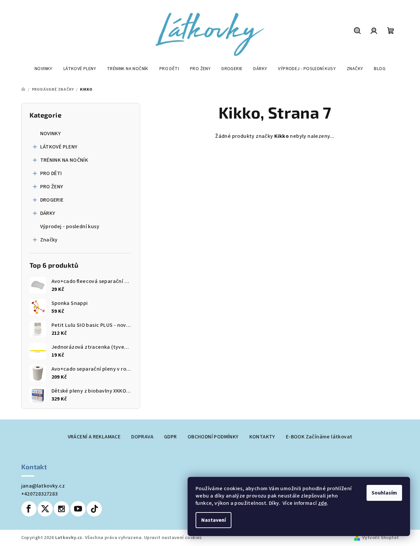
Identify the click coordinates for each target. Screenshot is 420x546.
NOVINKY (50, 133)
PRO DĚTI (51, 173)
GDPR (170, 436)
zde (322, 503)
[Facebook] (29, 508)
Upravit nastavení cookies (173, 537)
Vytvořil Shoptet (380, 537)
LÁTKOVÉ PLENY (59, 146)
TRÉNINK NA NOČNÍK (64, 160)
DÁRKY (47, 213)
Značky (49, 239)
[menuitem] (43, 68)
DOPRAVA (142, 436)
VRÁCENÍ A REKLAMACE (94, 436)
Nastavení (213, 520)
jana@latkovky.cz (43, 486)
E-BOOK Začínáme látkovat (319, 436)
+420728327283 (39, 494)
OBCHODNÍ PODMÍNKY (213, 436)
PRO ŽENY (51, 186)
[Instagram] (61, 508)
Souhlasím (384, 493)
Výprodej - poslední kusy (70, 226)
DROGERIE (52, 200)
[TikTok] (94, 508)
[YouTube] (78, 508)
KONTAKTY (262, 436)
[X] (45, 508)
